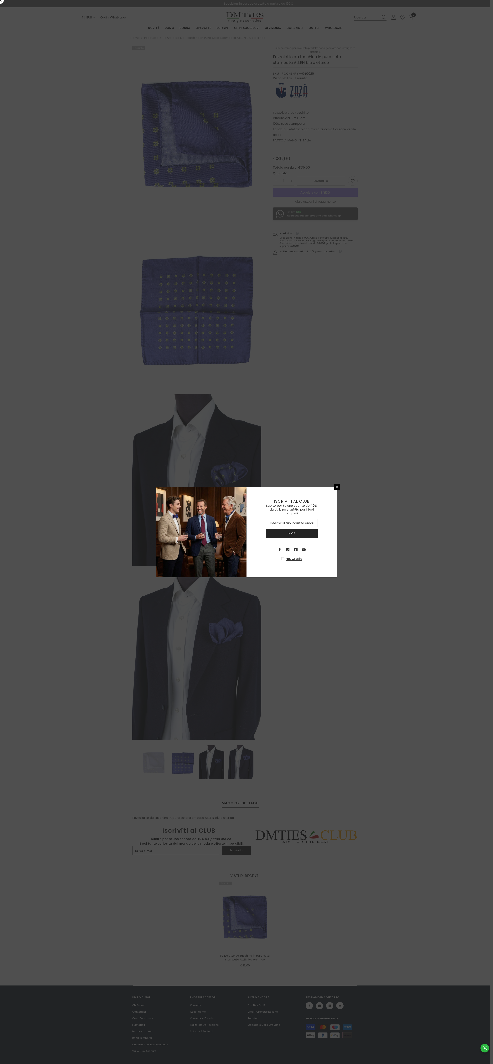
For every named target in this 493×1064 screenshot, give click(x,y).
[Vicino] (337, 487)
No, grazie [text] (294, 559)
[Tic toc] (296, 550)
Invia (292, 533)
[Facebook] (280, 550)
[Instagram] (288, 550)
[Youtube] (304, 550)
